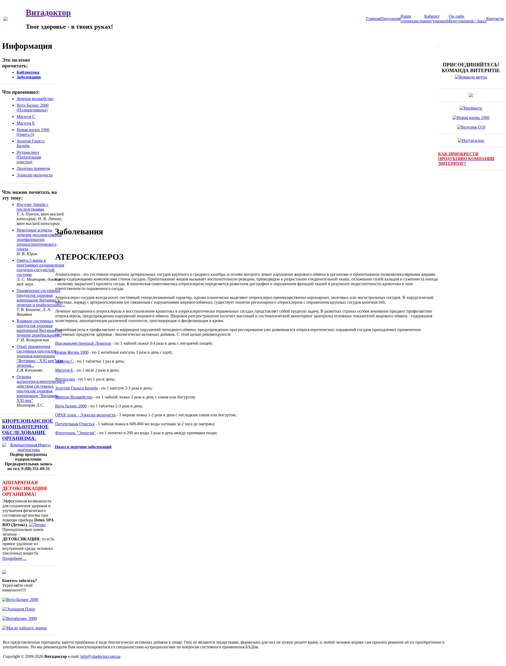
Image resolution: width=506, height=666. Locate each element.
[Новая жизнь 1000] (471, 117)
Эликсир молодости (35, 175)
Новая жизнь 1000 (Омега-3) (33, 132)
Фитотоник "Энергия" (75, 433)
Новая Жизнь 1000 (72, 352)
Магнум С (26, 116)
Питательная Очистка (74, 424)
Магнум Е (26, 123)
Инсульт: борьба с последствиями (32, 206)
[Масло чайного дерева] (24, 628)
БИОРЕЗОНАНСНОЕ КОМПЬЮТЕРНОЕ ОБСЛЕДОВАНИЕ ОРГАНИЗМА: (27, 429)
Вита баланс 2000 (71, 406)
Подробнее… (14, 558)
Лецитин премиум (33, 168)
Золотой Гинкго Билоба (76, 388)
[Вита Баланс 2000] (20, 599)
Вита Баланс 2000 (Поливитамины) (32, 107)
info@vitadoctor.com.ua (100, 656)
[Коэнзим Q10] (471, 127)
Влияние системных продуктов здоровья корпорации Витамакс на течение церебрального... (39, 328)
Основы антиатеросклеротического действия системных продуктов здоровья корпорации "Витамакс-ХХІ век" (41, 388)
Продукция (390, 18)
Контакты (495, 18)
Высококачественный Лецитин (83, 343)
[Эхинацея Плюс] (18, 609)
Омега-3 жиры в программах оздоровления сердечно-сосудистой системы (40, 267)
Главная (373, 18)
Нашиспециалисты (412, 18)
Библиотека (28, 72)
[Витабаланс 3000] (19, 618)
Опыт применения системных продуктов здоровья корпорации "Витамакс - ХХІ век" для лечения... (40, 356)
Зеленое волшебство (35, 98)
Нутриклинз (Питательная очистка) (29, 157)
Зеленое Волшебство (74, 397)
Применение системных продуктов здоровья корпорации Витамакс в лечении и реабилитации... (41, 297)
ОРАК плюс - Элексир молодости (85, 415)
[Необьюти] (471, 108)
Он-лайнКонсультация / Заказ (467, 18)
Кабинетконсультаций (436, 18)
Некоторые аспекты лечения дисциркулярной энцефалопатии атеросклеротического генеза (39, 239)
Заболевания (29, 77)
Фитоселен (65, 379)
